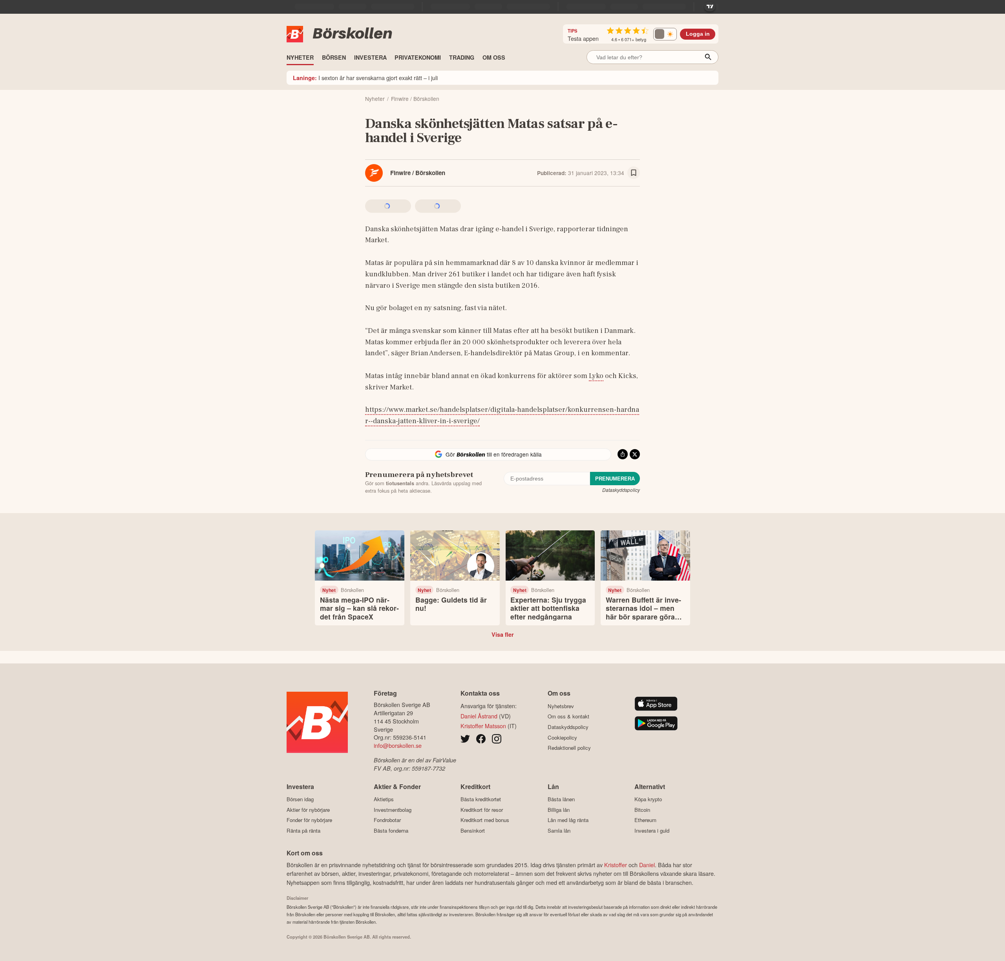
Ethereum (645, 820)
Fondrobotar (387, 820)
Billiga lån (559, 809)
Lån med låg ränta (568, 820)
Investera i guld (651, 830)
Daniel (647, 865)
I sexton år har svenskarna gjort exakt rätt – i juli (365, 77)
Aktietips (384, 799)
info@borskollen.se (398, 745)
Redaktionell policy (569, 747)
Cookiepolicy (562, 737)
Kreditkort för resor (481, 809)
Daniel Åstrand (478, 716)
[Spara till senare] (633, 172)
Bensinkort (472, 830)
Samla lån (559, 830)
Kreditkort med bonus (484, 820)
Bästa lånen (561, 799)
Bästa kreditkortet (480, 799)
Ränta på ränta (303, 830)
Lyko (596, 375)
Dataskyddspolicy (621, 489)
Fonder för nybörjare (309, 820)
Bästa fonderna (391, 830)
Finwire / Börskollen (417, 172)
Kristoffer (615, 865)
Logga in (698, 34)
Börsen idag (300, 799)
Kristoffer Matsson (483, 726)
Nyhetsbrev (561, 706)
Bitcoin (642, 809)
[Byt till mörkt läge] (665, 34)
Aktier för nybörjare (308, 809)
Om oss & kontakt (568, 716)
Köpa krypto (648, 799)
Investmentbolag (392, 809)
